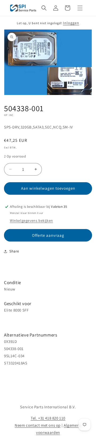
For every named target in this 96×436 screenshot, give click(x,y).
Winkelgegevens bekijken (31, 220)
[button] (44, 8)
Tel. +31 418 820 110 (48, 418)
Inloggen (71, 22)
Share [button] (14, 251)
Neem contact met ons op (38, 425)
